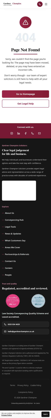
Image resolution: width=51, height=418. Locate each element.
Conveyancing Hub (14, 220)
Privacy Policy (22, 385)
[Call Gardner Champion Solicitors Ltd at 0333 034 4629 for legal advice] (32, 133)
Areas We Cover (12, 247)
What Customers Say (15, 240)
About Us (9, 213)
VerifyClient (29, 403)
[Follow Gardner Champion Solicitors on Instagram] (11, 133)
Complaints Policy (25, 392)
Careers (8, 268)
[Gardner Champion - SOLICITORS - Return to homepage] (13, 4)
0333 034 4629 (14, 324)
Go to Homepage (25, 94)
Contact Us (10, 261)
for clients (37, 403)
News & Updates (13, 233)
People (8, 275)
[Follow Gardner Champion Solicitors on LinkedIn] (18, 133)
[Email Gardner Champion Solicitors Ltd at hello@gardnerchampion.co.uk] (39, 133)
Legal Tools (10, 226)
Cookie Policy (35, 385)
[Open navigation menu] (46, 4)
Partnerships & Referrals (17, 254)
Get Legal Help (25, 103)
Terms (12, 385)
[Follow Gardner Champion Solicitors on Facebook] (25, 133)
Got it (45, 414)
